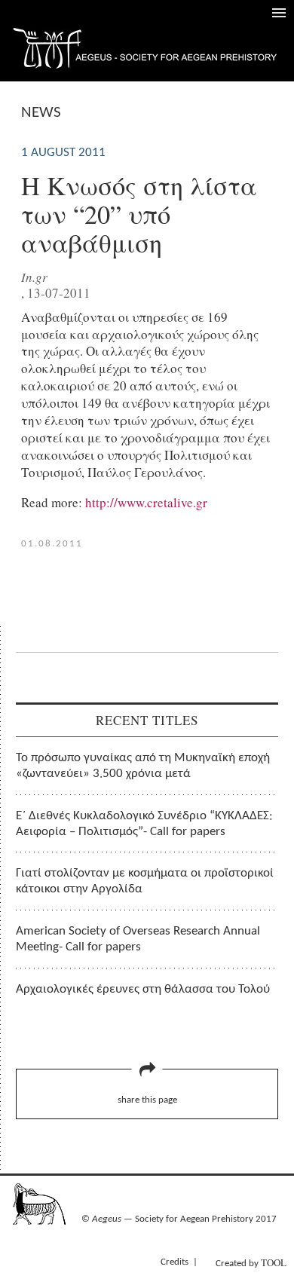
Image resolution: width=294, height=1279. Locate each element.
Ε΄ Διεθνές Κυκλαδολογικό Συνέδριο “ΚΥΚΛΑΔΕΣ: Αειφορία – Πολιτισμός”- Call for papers (144, 823)
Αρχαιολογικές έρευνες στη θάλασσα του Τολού (143, 989)
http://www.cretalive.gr (146, 502)
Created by (251, 1262)
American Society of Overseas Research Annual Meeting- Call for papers (138, 939)
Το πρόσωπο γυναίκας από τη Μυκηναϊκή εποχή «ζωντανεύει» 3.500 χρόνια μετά (143, 765)
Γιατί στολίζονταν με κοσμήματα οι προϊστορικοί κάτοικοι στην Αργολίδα (145, 881)
